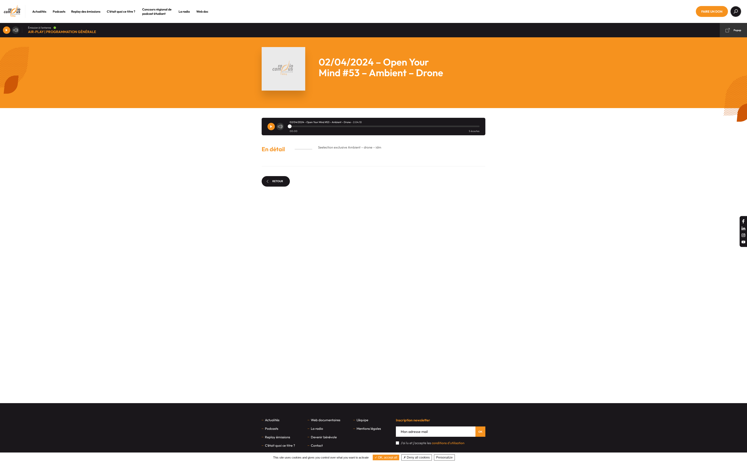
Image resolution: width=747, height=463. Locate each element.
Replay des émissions (85, 11)
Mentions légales (369, 428)
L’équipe (362, 420)
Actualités (39, 11)
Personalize (444, 457)
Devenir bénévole (324, 437)
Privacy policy (466, 457)
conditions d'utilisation (448, 443)
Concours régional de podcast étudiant (157, 11)
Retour (277, 181)
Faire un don (711, 11)
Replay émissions (277, 437)
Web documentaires (325, 420)
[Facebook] (743, 221)
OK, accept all (387, 457)
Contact (317, 445)
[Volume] (15, 30)
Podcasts (59, 11)
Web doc (202, 11)
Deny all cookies (418, 457)
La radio (184, 11)
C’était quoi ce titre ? (121, 11)
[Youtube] (743, 242)
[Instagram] (743, 235)
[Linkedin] (743, 228)
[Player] (6, 30)
